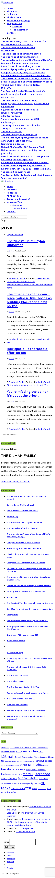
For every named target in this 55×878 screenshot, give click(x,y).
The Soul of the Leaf (11, 131)
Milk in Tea (6, 88)
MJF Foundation (28, 778)
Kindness (17, 26)
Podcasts (12, 14)
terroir (34, 788)
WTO (13, 792)
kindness (6, 774)
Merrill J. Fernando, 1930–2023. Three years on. (26, 156)
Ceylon (18, 752)
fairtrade (44, 765)
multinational (43, 779)
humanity (42, 769)
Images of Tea (14, 23)
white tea (5, 792)
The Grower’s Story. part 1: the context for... (24, 41)
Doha (7, 761)
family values (32, 769)
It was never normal (11, 112)
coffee (40, 752)
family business (13, 769)
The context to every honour (16, 172)
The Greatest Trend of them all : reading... (23, 91)
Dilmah (8, 756)
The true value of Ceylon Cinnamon (19, 57)
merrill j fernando (9, 778)
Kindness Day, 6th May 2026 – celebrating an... (26, 168)
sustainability (18, 788)
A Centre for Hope (10, 116)
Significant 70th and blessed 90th (19, 109)
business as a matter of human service (23, 748)
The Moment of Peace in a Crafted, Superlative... (26, 78)
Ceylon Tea (29, 751)
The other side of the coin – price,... (19, 100)
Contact (11, 33)
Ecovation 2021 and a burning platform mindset (26, 81)
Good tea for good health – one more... (21, 94)
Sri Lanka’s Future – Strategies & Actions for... (25, 75)
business (5, 747)
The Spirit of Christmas (13, 128)
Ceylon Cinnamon (15, 234)
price (9, 783)
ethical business (44, 760)
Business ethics (42, 748)
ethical (32, 761)
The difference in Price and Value (18, 47)
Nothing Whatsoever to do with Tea (30, 385)
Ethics (10, 385)
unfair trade (42, 789)
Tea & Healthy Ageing (18, 20)
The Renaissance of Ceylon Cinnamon (21, 53)
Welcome (12, 11)
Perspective (7, 97)
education (26, 761)
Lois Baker (12, 812)
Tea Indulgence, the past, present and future (24, 137)
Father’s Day (7, 50)
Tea (8, 342)
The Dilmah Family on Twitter (15, 481)
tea (28, 788)
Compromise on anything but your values (23, 72)
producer (16, 783)
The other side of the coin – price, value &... (27, 620)
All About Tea (14, 17)
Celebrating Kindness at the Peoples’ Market (25, 162)
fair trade (34, 764)
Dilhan (11, 251)
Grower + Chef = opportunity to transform (23, 165)
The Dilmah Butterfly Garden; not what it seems (26, 175)
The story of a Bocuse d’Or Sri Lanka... (21, 125)
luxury (20, 774)
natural (4, 783)
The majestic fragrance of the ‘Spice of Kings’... (26, 60)
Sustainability (25, 284)
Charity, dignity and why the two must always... (26, 69)
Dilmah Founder (40, 757)
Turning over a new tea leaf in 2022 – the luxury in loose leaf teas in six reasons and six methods (28, 822)
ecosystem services (15, 761)
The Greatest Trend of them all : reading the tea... (30, 603)
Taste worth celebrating (14, 178)
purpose (23, 784)
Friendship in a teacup (12, 144)
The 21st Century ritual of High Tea (19, 134)
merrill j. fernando (36, 774)
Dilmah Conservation (24, 757)
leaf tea (14, 774)
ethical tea (5, 765)
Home (10, 8)
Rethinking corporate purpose (17, 159)
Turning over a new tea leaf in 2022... (20, 84)
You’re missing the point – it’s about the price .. (27, 394)
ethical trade (14, 765)
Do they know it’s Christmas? (17, 44)
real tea (37, 783)
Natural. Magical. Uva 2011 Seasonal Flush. (23, 147)
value (49, 789)
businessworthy (8, 751)
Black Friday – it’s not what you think (20, 66)
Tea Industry (38, 284)
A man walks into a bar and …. (16, 140)
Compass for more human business (20, 63)
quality (29, 783)
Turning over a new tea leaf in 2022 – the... (27, 591)
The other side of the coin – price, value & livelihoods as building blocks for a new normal (29, 300)
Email (6, 842)
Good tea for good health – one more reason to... (30, 609)
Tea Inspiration (20, 29)
